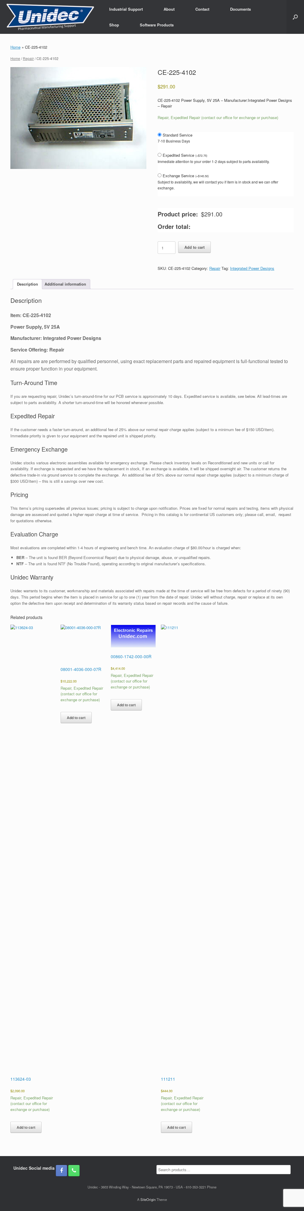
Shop (114, 25)
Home (15, 47)
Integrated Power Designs (252, 268)
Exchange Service (186, 175)
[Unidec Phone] (74, 1170)
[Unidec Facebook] (61, 1170)
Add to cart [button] (26, 1127)
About (169, 9)
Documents (240, 9)
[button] (295, 17)
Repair (28, 58)
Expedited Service (185, 155)
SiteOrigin (148, 1199)
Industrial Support (126, 9)
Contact (202, 9)
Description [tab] (27, 284)
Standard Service (177, 135)
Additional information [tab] (65, 284)
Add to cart (194, 247)
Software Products (157, 25)
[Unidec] (50, 17)
